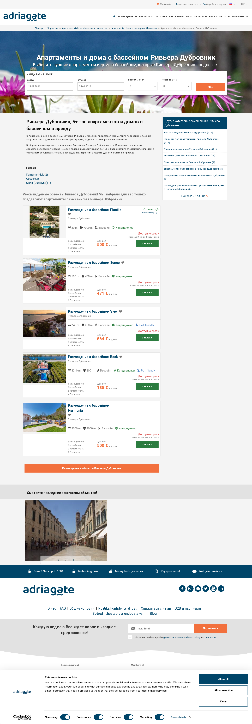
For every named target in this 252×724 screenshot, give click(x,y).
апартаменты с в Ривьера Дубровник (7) (193, 168)
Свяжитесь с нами (156, 608)
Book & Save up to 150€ (48, 571)
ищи (210, 87)
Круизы (199, 16)
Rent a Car (216, 16)
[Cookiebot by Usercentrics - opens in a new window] (22, 717)
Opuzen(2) (32, 178)
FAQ (63, 608)
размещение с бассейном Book (93, 357)
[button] (232, 4)
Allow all (223, 679)
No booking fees (87, 571)
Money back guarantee (128, 571)
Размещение (126, 16)
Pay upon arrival (170, 571)
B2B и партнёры (188, 608)
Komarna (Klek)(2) (37, 174)
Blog (153, 614)
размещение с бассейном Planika (94, 210)
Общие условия (82, 608)
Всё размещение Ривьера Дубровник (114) (188, 132)
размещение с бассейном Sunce (94, 263)
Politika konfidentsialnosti (117, 608)
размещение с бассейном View (92, 311)
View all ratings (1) (150, 213)
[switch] (98, 717)
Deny (223, 701)
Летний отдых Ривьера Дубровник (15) (189, 155)
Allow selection (223, 690)
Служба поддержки (216, 4)
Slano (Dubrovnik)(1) (38, 182)
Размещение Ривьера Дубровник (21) (190, 149)
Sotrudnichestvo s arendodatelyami (119, 614)
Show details (178, 717)
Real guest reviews (210, 571)
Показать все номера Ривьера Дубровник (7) (189, 162)
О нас (51, 608)
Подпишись (210, 628)
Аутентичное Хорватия (175, 16)
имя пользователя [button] (188, 4)
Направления (237, 16)
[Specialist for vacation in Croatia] (48, 590)
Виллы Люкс (147, 16)
